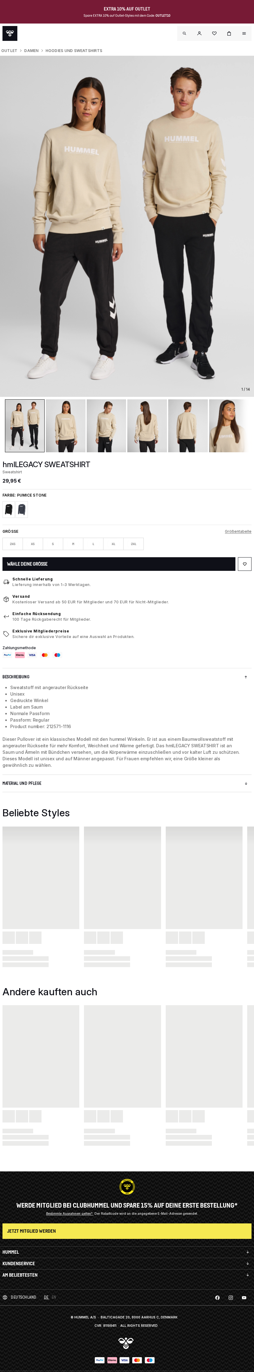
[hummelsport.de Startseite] (9, 33)
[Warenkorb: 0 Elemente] (229, 33)
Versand (21, 596)
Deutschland (24, 1297)
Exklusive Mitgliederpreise (40, 631)
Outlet (9, 50)
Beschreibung (15, 677)
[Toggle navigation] (184, 33)
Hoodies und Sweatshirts (74, 50)
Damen (31, 50)
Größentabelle (238, 531)
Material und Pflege (22, 783)
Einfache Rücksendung (36, 613)
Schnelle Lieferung (32, 579)
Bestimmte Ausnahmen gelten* (70, 1213)
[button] (199, 33)
